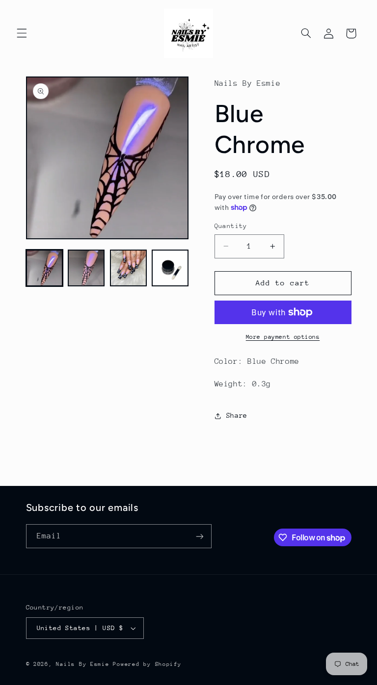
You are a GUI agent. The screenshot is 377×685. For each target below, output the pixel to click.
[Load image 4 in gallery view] (170, 268)
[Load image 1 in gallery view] (44, 268)
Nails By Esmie (82, 664)
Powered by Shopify (147, 664)
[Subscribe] (199, 536)
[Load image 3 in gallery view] (128, 268)
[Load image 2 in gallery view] (86, 268)
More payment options (283, 336)
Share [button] (236, 415)
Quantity (231, 225)
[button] (21, 33)
